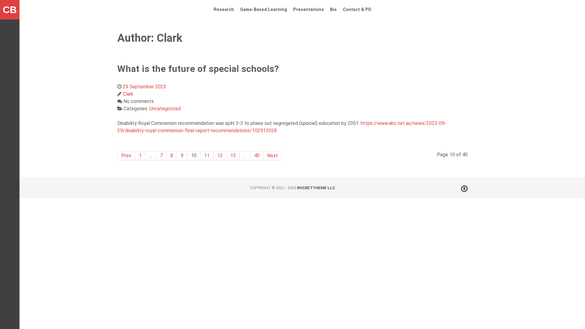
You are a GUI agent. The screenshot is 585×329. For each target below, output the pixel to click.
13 (233, 155)
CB (10, 9)
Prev (126, 155)
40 (257, 155)
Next (272, 155)
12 (220, 155)
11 (207, 155)
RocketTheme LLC (316, 188)
